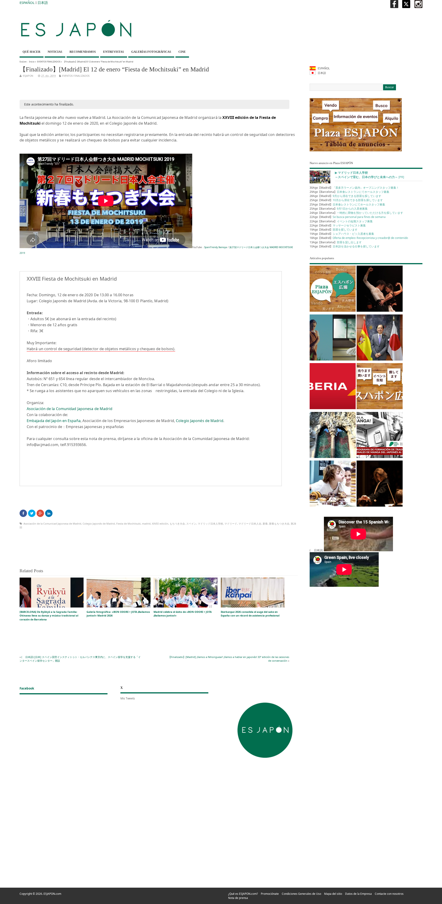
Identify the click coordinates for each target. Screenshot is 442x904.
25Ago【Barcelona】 (339, 209)
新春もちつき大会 (279, 523)
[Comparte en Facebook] (23, 513)
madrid (146, 523)
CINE (182, 51)
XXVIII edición (160, 523)
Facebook (27, 688)
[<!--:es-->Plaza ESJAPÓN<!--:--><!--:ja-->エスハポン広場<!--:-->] (333, 289)
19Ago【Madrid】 (334, 230)
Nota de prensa (238, 898)
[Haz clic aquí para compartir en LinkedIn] (48, 513)
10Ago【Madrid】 (345, 246)
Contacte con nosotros (389, 894)
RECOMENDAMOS (83, 51)
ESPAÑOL (27, 2)
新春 (265, 523)
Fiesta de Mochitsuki (128, 523)
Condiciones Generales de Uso (301, 894)
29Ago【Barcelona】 (349, 192)
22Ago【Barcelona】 (341, 221)
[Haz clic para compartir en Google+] (40, 513)
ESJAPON (28, 75)
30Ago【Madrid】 (354, 188)
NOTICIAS (55, 51)
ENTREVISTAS (113, 51)
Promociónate (270, 894)
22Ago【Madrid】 (348, 217)
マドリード (230, 523)
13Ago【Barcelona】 (336, 242)
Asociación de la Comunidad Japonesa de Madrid (70, 408)
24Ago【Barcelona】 (356, 213)
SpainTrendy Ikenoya (215, 247)
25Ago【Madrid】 (346, 200)
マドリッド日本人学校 (210, 523)
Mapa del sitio (333, 894)
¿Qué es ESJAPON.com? (243, 894)
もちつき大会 (177, 523)
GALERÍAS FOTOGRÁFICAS (151, 51)
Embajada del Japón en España (54, 420)
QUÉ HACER (31, 51)
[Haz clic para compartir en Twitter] (31, 513)
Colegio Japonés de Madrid (199, 420)
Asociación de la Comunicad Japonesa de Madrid (52, 523)
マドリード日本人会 (249, 523)
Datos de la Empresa (358, 894)
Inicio (32, 61)
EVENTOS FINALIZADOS (48, 61)
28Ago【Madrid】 (345, 196)
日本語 (43, 2)
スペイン (191, 523)
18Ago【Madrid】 (359, 238)
